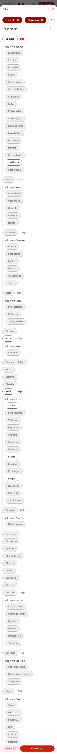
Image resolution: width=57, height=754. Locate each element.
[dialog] (28, 379)
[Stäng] (53, 9)
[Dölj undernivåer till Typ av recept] (51, 29)
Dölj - (23, 38)
